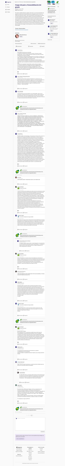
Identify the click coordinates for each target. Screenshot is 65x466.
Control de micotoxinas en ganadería (22, 29)
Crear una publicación (20, 438)
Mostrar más (50, 39)
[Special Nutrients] (49, 3)
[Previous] (27, 415)
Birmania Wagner (17, 41)
